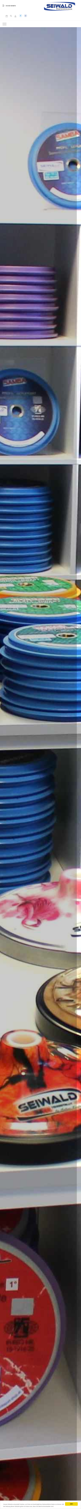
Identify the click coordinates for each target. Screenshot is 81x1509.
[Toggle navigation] (3, 24)
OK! (71, 1504)
